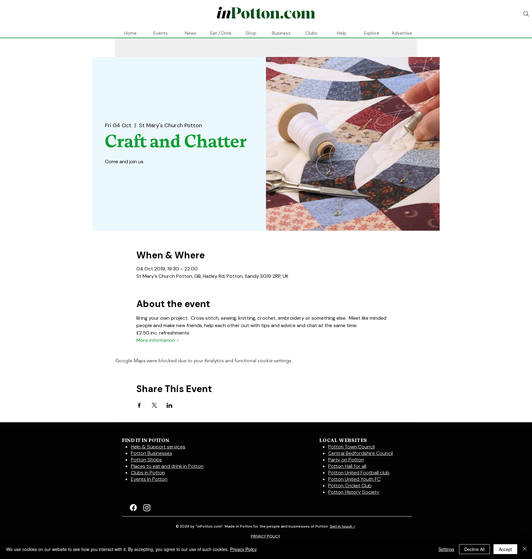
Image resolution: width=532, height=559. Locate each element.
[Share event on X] (154, 405)
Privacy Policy (243, 549)
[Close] (524, 549)
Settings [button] (446, 549)
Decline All (474, 549)
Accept (505, 549)
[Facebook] (133, 507)
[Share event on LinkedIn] (169, 405)
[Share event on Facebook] (139, 405)
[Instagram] (146, 507)
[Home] (265, 13)
